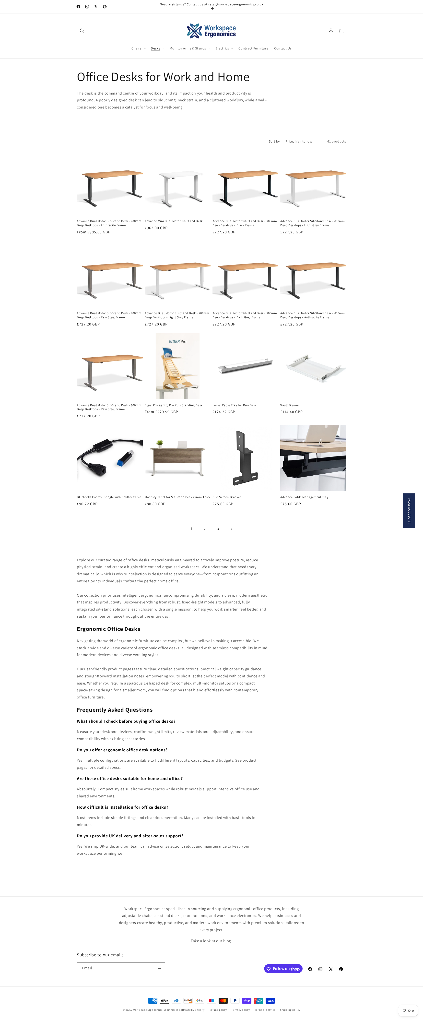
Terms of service (265, 1009)
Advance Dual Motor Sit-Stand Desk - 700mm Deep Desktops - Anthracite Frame (109, 223)
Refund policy (218, 1009)
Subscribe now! (409, 510)
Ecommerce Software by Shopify (184, 1009)
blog (227, 941)
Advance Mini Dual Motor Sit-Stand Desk (174, 221)
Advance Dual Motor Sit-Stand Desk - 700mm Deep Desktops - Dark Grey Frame (244, 315)
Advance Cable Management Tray (304, 497)
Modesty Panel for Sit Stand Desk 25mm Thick (178, 497)
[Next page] (231, 528)
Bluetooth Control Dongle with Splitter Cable (109, 497)
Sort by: (275, 141)
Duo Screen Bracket (226, 497)
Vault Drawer (289, 405)
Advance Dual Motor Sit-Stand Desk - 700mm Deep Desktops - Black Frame (244, 223)
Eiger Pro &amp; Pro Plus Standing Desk (173, 405)
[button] (82, 30)
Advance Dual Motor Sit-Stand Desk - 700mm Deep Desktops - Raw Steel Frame (109, 315)
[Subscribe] (159, 968)
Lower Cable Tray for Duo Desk (234, 405)
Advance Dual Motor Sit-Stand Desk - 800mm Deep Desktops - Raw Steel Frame (109, 407)
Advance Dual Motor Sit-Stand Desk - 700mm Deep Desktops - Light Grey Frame (177, 315)
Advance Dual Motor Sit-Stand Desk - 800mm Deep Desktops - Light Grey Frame (312, 223)
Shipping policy (290, 1009)
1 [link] (192, 528)
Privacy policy (241, 1009)
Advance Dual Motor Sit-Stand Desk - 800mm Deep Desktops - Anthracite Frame (312, 315)
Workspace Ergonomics (148, 1009)
